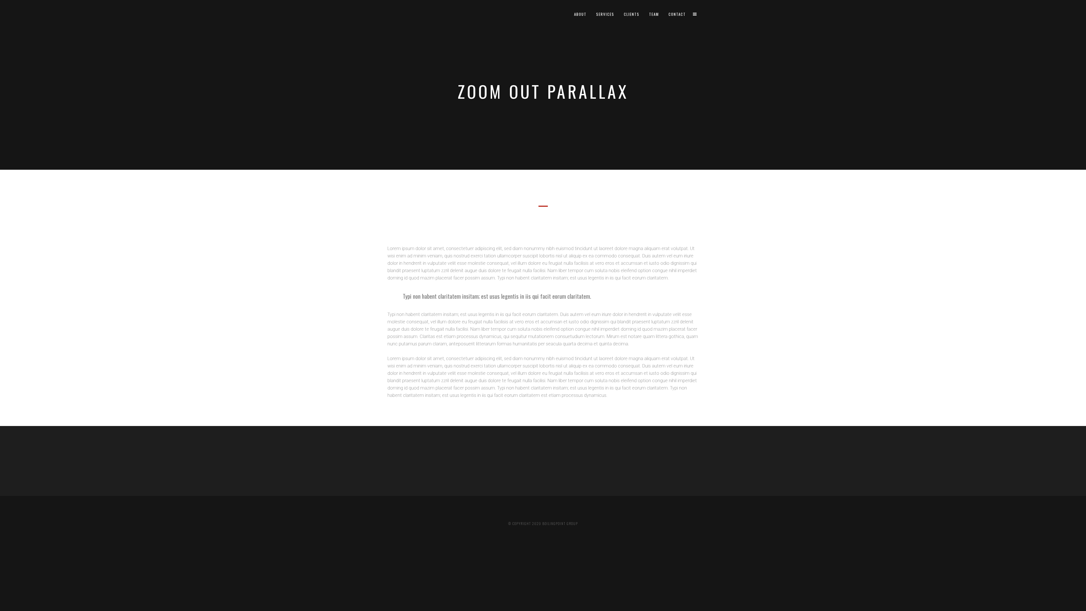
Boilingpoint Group (560, 523)
